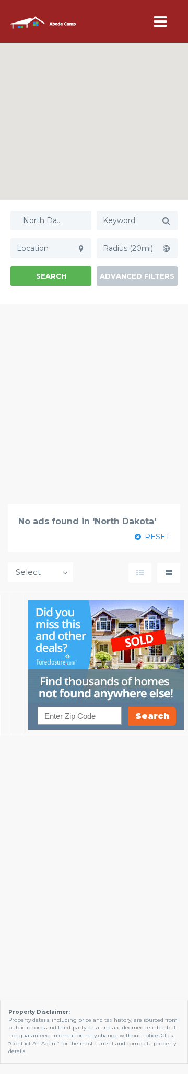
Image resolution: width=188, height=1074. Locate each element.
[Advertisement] (94, 403)
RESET (156, 536)
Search (51, 276)
